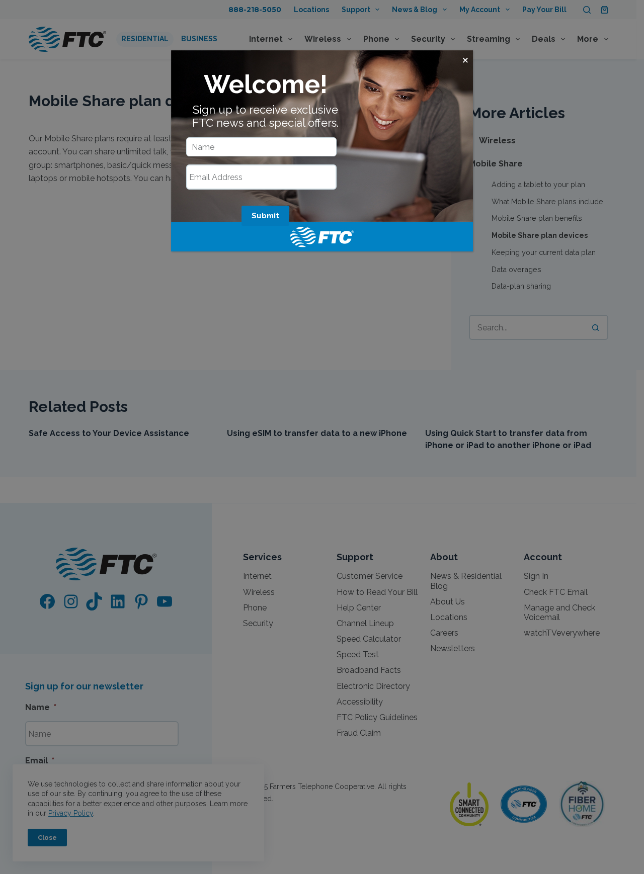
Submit (265, 215)
